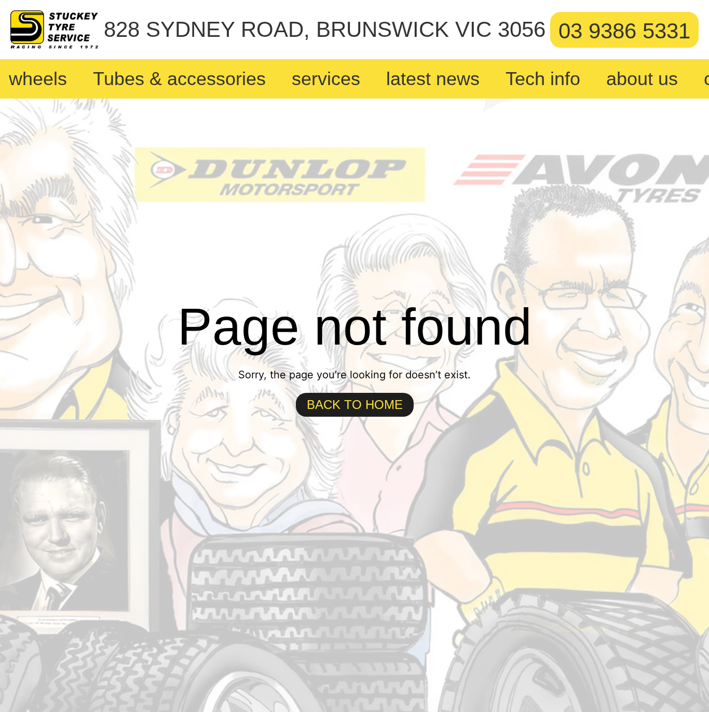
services (326, 79)
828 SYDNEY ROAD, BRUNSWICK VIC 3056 (325, 29)
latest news (433, 79)
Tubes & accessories (179, 79)
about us (642, 79)
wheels (38, 79)
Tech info (543, 79)
